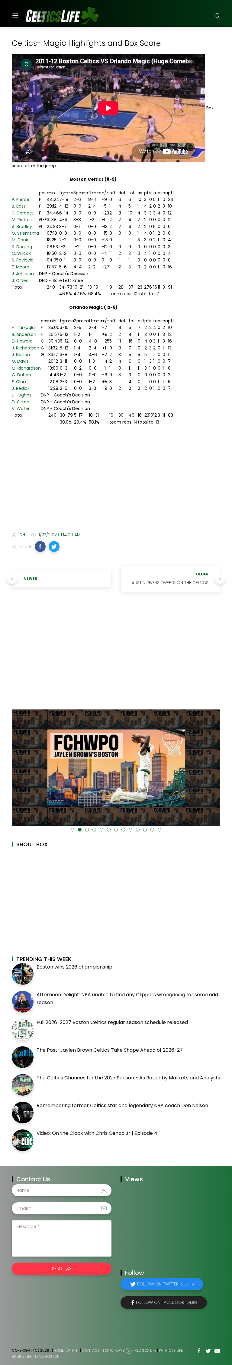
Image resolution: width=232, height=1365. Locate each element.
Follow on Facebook (167, 1302)
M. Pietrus (22, 220)
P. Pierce (20, 199)
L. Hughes (21, 395)
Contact (91, 1350)
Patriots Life (171, 1350)
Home (59, 1350)
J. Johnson (23, 274)
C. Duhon (21, 375)
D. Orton (20, 402)
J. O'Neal (21, 280)
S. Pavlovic (23, 260)
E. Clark (19, 382)
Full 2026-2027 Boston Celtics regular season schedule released (112, 1022)
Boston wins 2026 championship (74, 966)
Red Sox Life (145, 1350)
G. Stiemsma (25, 233)
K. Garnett (22, 213)
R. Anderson (24, 334)
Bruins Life (22, 1356)
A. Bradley (22, 227)
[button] (40, 546)
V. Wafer (21, 408)
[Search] (217, 16)
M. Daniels (22, 240)
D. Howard (22, 341)
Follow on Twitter (165, 1284)
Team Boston (47, 1356)
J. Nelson (21, 355)
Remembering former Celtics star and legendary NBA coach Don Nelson (122, 1105)
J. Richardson (25, 348)
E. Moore (20, 267)
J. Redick (21, 388)
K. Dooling (22, 247)
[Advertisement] (116, 479)
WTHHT (72, 1350)
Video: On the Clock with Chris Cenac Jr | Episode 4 (97, 1133)
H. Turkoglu (23, 327)
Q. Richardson (26, 368)
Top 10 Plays (113, 1350)
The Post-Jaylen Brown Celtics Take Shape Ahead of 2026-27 (110, 1050)
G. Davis (20, 361)
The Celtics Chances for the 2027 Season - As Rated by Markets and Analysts (128, 1077)
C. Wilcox (21, 253)
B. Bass (19, 206)
